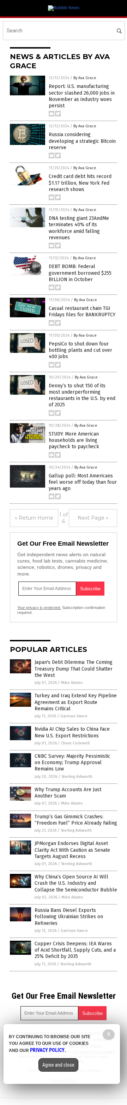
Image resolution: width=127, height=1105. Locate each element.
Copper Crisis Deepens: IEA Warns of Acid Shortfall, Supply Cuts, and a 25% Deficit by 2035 (75, 950)
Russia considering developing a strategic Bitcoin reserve (82, 141)
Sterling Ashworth (76, 776)
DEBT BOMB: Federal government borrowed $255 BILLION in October (80, 272)
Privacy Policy (47, 1050)
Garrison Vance (73, 716)
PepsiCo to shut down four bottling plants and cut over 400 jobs (80, 350)
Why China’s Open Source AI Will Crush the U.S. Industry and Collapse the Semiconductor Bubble (76, 883)
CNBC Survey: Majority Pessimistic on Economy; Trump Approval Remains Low (72, 762)
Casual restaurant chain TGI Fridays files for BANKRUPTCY (82, 311)
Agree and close (58, 1065)
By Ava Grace (84, 78)
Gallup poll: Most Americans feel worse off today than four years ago (83, 482)
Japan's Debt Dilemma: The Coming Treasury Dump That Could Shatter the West (74, 668)
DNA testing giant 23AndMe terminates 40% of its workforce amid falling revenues (79, 228)
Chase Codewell (75, 743)
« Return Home (34, 518)
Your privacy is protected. (39, 607)
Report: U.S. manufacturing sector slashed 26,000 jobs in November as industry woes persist (82, 96)
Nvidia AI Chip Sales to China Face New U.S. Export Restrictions (72, 732)
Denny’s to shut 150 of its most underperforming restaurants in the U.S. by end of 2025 (82, 395)
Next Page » (93, 518)
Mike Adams (72, 682)
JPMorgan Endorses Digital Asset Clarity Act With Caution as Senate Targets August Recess (72, 849)
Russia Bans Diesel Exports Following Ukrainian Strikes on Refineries (69, 916)
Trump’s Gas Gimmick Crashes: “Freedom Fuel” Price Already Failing (76, 820)
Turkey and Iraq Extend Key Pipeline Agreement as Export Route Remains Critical (76, 702)
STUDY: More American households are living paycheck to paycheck (74, 440)
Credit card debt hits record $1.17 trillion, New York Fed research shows (80, 182)
